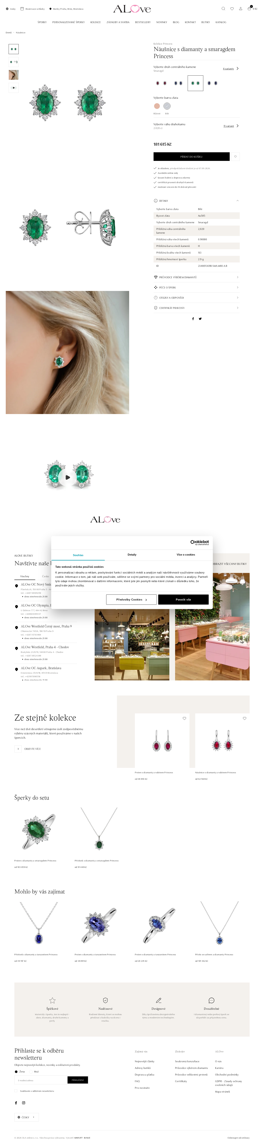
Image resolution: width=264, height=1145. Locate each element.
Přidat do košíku (191, 156)
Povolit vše (183, 599)
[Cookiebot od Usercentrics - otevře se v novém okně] (193, 543)
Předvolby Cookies (129, 599)
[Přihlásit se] (240, 8)
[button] (197, 201)
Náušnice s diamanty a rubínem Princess (215, 772)
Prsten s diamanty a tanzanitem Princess (95, 954)
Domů (9, 32)
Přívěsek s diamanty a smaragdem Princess (97, 860)
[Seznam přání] (232, 8)
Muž (36, 1071)
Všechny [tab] (24, 576)
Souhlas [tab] (78, 554)
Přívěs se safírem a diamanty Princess (214, 954)
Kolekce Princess (163, 43)
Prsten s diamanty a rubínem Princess (154, 772)
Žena (22, 1071)
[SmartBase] (82, 1138)
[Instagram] (23, 1103)
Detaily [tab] (132, 554)
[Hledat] (223, 8)
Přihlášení (78, 1079)
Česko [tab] (45, 576)
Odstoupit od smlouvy (239, 1137)
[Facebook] (16, 1103)
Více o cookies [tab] (186, 554)
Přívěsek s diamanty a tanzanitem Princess (36, 954)
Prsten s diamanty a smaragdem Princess (35, 860)
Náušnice (20, 32)
